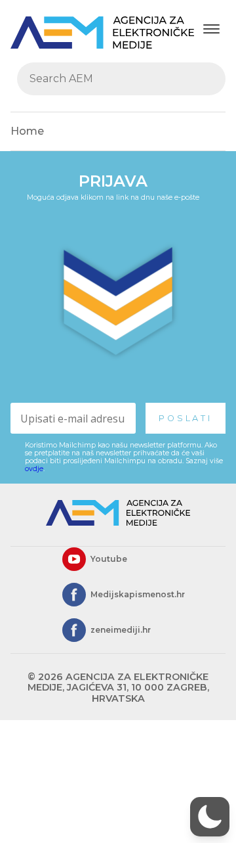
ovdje (34, 469)
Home (27, 131)
